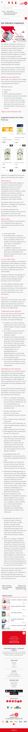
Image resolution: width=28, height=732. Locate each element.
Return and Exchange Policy (14, 676)
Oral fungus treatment (16, 612)
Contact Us (14, 730)
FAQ (14, 665)
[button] (11, 3)
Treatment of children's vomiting (19, 600)
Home (3, 11)
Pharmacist (14, 685)
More (24, 603)
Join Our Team (14, 682)
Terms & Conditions (14, 674)
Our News (14, 663)
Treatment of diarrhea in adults (18, 625)
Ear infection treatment (9, 14)
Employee (14, 686)
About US (14, 662)
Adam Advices (10, 11)
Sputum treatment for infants (18, 606)
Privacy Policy (14, 673)
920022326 (13, 642)
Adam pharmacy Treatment (10, 13)
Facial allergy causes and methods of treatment (7, 587)
